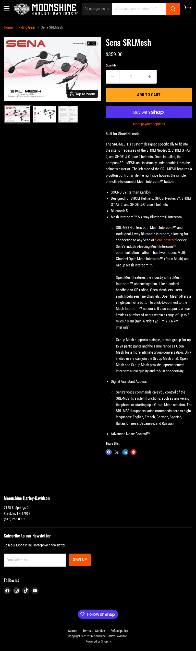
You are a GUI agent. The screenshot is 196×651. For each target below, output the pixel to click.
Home (8, 27)
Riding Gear (26, 27)
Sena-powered (166, 240)
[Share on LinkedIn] (125, 452)
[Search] (173, 9)
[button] (18, 114)
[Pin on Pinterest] (133, 452)
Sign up (80, 559)
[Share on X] (117, 452)
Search (72, 631)
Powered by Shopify (98, 641)
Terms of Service (94, 631)
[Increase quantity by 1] (150, 77)
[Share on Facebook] (109, 452)
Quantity (111, 65)
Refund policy (119, 631)
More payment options (149, 124)
